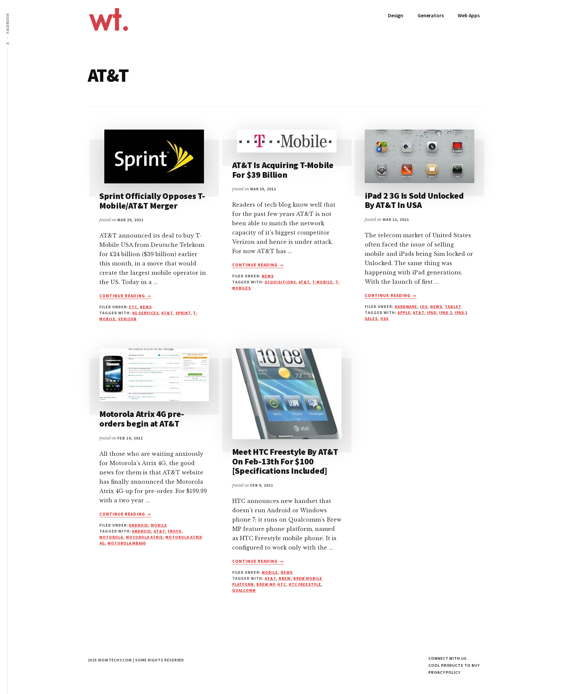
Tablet (453, 306)
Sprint (183, 312)
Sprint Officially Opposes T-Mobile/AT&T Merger (152, 200)
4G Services (145, 312)
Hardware (406, 306)
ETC (133, 306)
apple (404, 312)
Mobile (159, 525)
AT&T (167, 312)
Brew (285, 578)
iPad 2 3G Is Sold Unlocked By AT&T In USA (414, 200)
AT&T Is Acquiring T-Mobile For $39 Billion (283, 169)
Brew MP (265, 584)
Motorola (111, 537)
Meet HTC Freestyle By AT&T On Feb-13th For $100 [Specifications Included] (285, 461)
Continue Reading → (125, 296)
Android (138, 525)
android (141, 531)
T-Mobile (322, 281)
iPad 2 (445, 312)
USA (384, 318)
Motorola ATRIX (144, 537)
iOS (424, 306)
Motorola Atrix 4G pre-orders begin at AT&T (141, 418)
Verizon (127, 318)
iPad (431, 312)
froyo (175, 531)
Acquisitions (280, 281)
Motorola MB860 (126, 543)
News (146, 306)
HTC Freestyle (305, 584)
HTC (281, 584)
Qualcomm (244, 590)
